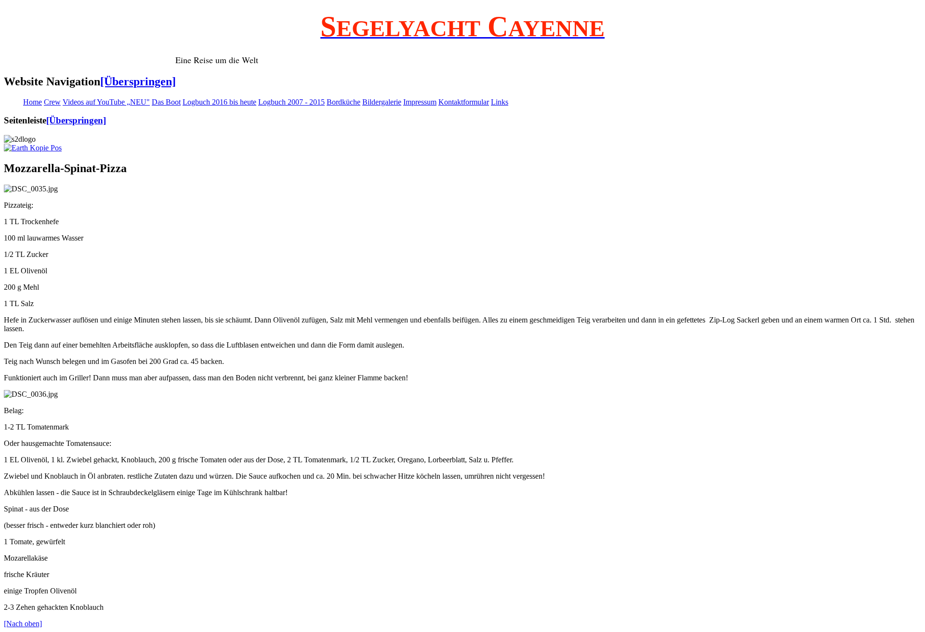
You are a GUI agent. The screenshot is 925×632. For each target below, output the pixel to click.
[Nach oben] (23, 623)
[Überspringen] (138, 81)
